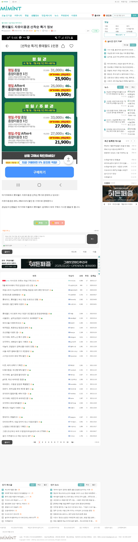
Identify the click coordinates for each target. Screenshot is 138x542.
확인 (92, 239)
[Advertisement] (113, 8)
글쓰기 (7, 252)
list (99, 265)
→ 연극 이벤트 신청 (9, 266)
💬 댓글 (45, 31)
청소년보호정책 (69, 527)
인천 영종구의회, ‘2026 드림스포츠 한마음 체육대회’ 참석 (116, 112)
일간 (32, 485)
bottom (99, 274)
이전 (84, 252)
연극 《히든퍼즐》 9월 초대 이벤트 (120, 204)
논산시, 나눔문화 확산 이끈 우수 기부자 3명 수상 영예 (115, 121)
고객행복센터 (122, 527)
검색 (134, 15)
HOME (99, 256)
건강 (106, 29)
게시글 (126, 45)
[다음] (136, 204)
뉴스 (56, 15)
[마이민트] (5, 1)
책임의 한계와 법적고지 (35, 527)
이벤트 (74, 15)
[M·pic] (14, 1)
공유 (88, 31)
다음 (94, 252)
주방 (106, 31)
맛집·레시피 (47, 15)
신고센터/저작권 (53, 527)
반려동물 (129, 31)
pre (99, 262)
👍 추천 (37, 31)
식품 (106, 26)
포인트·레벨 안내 (8, 532)
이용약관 (3, 527)
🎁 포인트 (107, 15)
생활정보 (35, 15)
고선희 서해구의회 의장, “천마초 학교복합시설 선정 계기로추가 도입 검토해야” (116, 103)
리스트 (74, 252)
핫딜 (27, 15)
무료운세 (65, 15)
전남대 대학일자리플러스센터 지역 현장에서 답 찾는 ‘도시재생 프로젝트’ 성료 (116, 94)
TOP (99, 259)
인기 (120, 87)
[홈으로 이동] (11, 8)
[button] (116, 1)
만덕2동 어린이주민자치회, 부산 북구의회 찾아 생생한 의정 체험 (116, 131)
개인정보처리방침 (17, 527)
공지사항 (97, 527)
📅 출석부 (96, 15)
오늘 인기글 (7, 15)
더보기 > (134, 183)
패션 (117, 26)
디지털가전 (130, 29)
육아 (117, 29)
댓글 (99, 271)
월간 (45, 485)
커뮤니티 (18, 15)
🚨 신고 (53, 31)
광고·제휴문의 (84, 527)
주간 (39, 485)
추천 (126, 87)
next (99, 268)
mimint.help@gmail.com (109, 537)
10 (67, 442)
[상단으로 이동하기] (97, 442)
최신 (133, 87)
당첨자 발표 (109, 527)
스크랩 (95, 31)
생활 (117, 31)
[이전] (104, 204)
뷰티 (127, 26)
